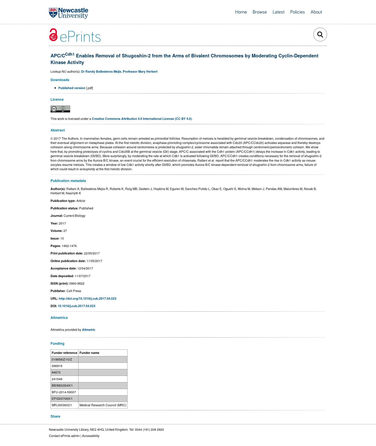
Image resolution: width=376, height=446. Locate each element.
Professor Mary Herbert (140, 71)
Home (241, 12)
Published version (71, 88)
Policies (297, 12)
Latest (279, 12)
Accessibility (90, 435)
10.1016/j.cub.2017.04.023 (76, 306)
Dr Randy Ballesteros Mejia (101, 71)
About (316, 12)
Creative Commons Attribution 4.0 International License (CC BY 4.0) (142, 118)
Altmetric (88, 329)
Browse (260, 12)
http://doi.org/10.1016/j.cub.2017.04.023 (87, 298)
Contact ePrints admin (64, 435)
